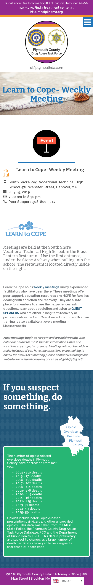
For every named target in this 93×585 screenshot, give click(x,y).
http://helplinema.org (46, 12)
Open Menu (88, 22)
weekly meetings (46, 287)
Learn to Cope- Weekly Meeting (46, 94)
